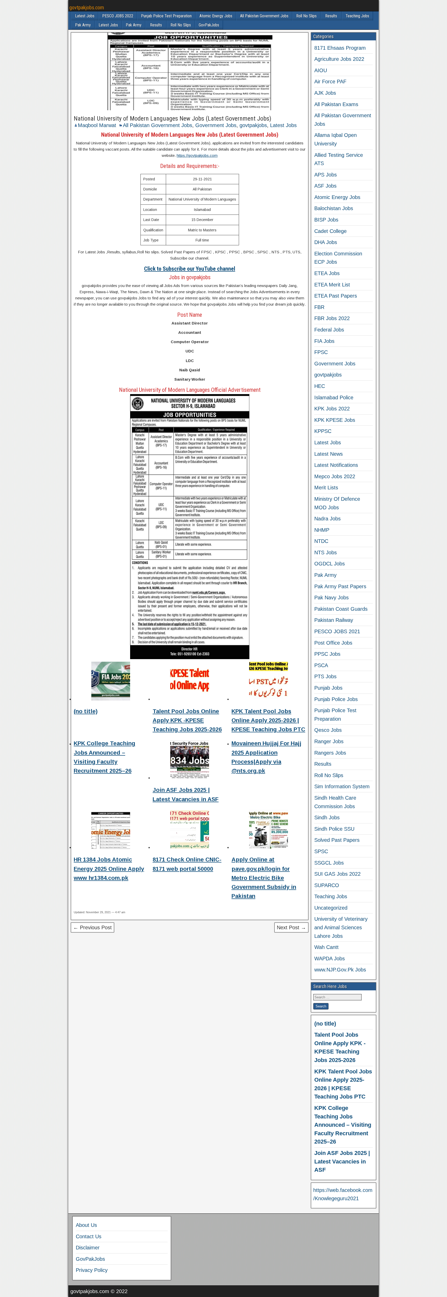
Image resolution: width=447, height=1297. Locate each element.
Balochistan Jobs (333, 208)
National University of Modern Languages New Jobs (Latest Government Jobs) (172, 118)
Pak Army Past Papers (340, 586)
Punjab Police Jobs (336, 699)
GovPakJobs (209, 25)
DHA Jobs (325, 242)
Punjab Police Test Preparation (166, 15)
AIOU (320, 70)
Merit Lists (326, 487)
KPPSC (322, 431)
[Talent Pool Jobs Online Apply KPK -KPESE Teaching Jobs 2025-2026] (189, 682)
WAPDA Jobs (329, 958)
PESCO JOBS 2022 (117, 15)
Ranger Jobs (329, 741)
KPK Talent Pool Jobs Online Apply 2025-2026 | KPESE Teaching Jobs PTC (268, 720)
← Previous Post (92, 927)
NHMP (321, 530)
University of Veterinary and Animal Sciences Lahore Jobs (341, 927)
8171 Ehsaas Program (340, 48)
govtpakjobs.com (86, 7)
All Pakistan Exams (336, 104)
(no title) (86, 711)
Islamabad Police (333, 397)
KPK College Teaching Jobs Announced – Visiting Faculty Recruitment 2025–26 (342, 1125)
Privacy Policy (92, 1270)
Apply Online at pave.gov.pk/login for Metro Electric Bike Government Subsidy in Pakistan (264, 877)
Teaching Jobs (357, 15)
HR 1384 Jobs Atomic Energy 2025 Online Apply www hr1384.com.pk (109, 868)
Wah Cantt (326, 947)
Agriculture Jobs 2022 (339, 59)
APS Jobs (325, 175)
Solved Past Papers (337, 840)
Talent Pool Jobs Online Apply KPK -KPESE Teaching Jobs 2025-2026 (187, 720)
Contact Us (88, 1236)
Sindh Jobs (327, 817)
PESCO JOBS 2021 (337, 631)
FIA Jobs (324, 341)
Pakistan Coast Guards (341, 609)
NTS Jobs (325, 552)
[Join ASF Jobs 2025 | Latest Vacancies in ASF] (189, 760)
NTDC (321, 541)
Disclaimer (88, 1247)
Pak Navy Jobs (331, 597)
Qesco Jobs (328, 730)
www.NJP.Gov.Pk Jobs (340, 969)
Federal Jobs (329, 330)
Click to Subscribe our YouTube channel (189, 269)
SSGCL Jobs (329, 863)
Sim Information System (342, 786)
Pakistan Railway (333, 620)
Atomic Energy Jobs (215, 15)
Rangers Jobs (330, 753)
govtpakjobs (253, 125)
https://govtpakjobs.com (197, 155)
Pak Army (83, 25)
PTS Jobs (325, 676)
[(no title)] (110, 682)
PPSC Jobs (327, 654)
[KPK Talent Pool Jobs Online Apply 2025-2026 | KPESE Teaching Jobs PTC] (268, 682)
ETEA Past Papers (335, 296)
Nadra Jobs (327, 518)
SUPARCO (326, 885)
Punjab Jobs (328, 688)
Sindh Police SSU (334, 829)
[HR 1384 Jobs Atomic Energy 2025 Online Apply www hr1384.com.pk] (110, 830)
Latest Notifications (336, 465)
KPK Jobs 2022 (332, 408)
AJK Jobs (325, 93)
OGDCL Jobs (329, 563)
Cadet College (330, 231)
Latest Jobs (84, 15)
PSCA (321, 665)
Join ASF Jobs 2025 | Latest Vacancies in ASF (342, 1161)
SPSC (321, 851)
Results (331, 15)
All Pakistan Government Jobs (264, 15)
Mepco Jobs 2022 (334, 476)
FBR (319, 307)
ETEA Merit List (332, 285)
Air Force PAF (330, 81)
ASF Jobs (325, 186)
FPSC (321, 352)
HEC (319, 386)
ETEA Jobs (327, 273)
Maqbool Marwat (97, 125)
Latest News (328, 454)
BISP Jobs (326, 220)
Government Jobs (215, 125)
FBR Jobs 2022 (332, 318)
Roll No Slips (306, 15)
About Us (86, 1225)
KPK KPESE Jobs (334, 420)
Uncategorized (330, 908)
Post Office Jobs (333, 643)
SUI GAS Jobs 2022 (337, 874)
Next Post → (291, 927)
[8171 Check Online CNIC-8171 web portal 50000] (189, 830)
